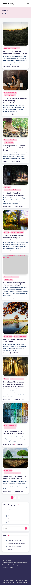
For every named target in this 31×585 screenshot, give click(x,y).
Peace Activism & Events (11, 48)
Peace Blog (8, 3)
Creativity (7, 187)
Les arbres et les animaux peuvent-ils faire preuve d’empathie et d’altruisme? (13, 384)
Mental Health (9, 142)
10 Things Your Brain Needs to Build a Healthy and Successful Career (15, 100)
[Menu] (28, 3)
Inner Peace (14, 277)
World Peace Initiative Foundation (17, 543)
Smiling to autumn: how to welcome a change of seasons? (13, 237)
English (6, 232)
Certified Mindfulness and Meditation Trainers (14, 562)
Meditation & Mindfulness (12, 190)
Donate (10, 549)
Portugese (10, 519)
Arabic (9, 509)
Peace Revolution (6, 560)
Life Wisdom (8, 279)
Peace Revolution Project (14, 540)
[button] (19, 497)
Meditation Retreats (7, 567)
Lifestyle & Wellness (10, 92)
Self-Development (10, 95)
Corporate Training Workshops (10, 565)
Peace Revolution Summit (14, 546)
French (6, 378)
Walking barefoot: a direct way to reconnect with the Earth (14, 148)
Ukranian (10, 522)
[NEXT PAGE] (19, 497)
